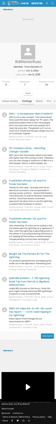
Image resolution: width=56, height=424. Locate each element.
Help (50, 417)
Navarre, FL (36, 66)
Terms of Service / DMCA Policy (16, 417)
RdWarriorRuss (16, 136)
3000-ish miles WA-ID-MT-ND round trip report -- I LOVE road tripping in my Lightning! (30, 312)
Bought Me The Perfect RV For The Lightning (29, 255)
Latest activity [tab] (10, 101)
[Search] (52, 3)
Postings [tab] (27, 101)
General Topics (23, 139)
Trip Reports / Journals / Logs (23, 299)
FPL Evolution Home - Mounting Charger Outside (27, 149)
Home (5, 420)
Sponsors (5, 413)
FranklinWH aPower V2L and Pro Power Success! (27, 182)
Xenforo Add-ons (15, 404)
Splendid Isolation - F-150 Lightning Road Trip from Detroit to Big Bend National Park (29, 281)
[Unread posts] (47, 3)
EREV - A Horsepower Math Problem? (31, 113)
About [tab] (39, 101)
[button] (4, 3)
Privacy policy (39, 417)
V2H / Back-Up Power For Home (24, 209)
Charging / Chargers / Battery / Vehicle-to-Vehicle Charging (30, 170)
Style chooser (7, 408)
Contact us (18, 413)
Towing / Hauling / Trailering (22, 269)
